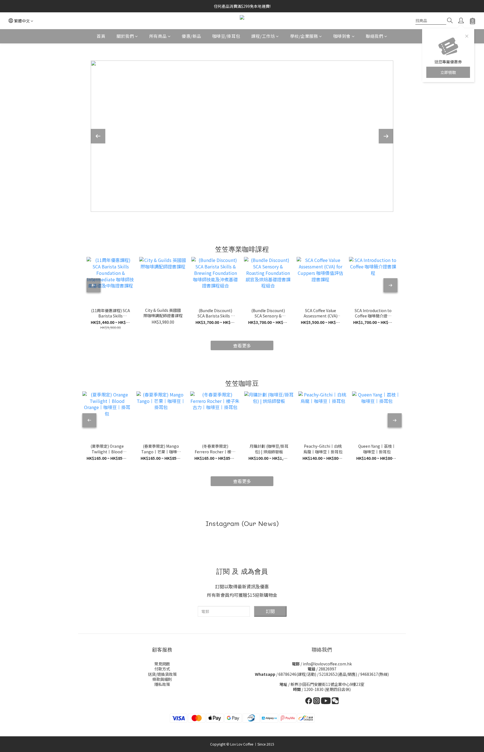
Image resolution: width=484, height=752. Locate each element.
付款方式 (162, 669)
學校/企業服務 (304, 36)
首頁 (101, 36)
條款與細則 (162, 679)
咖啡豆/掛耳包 (226, 36)
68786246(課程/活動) (297, 674)
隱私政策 (162, 684)
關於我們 (125, 36)
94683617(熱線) (374, 674)
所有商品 (158, 36)
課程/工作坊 (263, 36)
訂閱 (270, 611)
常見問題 (162, 664)
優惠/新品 (191, 36)
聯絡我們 (374, 36)
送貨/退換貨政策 (162, 674)
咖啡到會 (342, 36)
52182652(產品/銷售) (338, 674)
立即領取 (448, 72)
